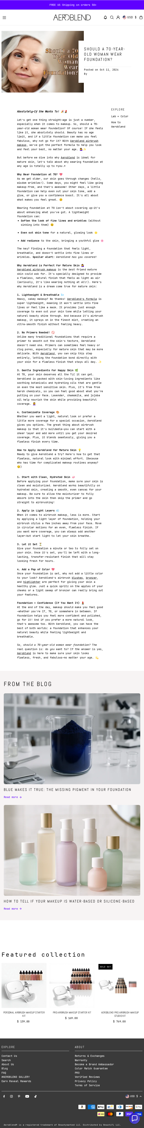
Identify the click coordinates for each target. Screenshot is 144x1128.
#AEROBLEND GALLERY (16, 1077)
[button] (105, 17)
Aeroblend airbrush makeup (36, 269)
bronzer (91, 577)
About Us (8, 1064)
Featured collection (44, 954)
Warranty (81, 1060)
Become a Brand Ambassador (94, 1064)
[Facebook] (4, 1096)
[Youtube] (27, 1096)
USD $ (132, 17)
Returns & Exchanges (90, 1056)
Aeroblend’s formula (82, 299)
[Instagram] (11, 1096)
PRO (77, 1072)
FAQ (4, 1072)
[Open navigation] (26, 17)
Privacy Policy (86, 1081)
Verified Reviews (87, 1077)
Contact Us (9, 1056)
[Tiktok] (35, 1096)
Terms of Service (87, 1085)
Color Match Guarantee (91, 1068)
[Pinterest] (19, 1096)
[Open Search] (112, 17)
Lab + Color (119, 116)
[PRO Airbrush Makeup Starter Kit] (72, 985)
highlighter (31, 582)
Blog (5, 1068)
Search (6, 1060)
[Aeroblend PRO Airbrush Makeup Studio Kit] (120, 985)
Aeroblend (68, 157)
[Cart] (141, 17)
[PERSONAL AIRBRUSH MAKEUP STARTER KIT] (24, 985)
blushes (77, 577)
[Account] (118, 17)
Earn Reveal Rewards (16, 1081)
